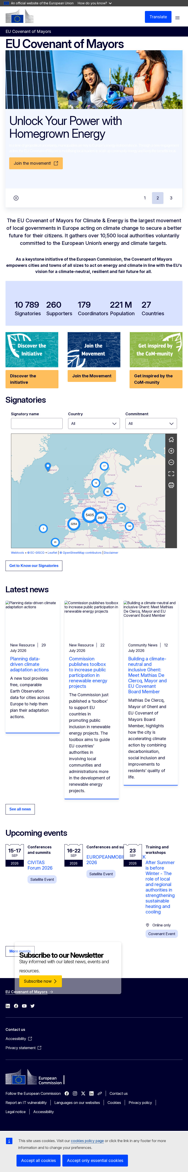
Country (75, 414)
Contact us (119, 1093)
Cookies (114, 1102)
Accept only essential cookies (95, 1160)
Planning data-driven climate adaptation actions (29, 664)
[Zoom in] (171, 451)
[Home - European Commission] (19, 16)
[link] (47, 467)
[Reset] (171, 439)
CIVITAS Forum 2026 (40, 865)
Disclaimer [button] (111, 552)
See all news (20, 809)
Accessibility (43, 1111)
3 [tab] (171, 198)
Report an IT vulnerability (26, 1102)
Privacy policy (140, 1102)
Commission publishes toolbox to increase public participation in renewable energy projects (88, 672)
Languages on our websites (77, 1102)
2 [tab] (158, 198)
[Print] (171, 485)
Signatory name (25, 414)
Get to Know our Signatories (33, 566)
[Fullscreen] (171, 473)
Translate (158, 16)
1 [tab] (145, 198)
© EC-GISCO (35, 552)
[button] (90, 515)
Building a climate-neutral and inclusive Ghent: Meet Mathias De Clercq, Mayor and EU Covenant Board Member (147, 675)
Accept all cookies (38, 1160)
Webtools (17, 552)
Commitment (136, 414)
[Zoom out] (171, 462)
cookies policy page (87, 1140)
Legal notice (16, 1111)
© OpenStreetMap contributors (81, 552)
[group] (88, 491)
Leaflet (52, 552)
